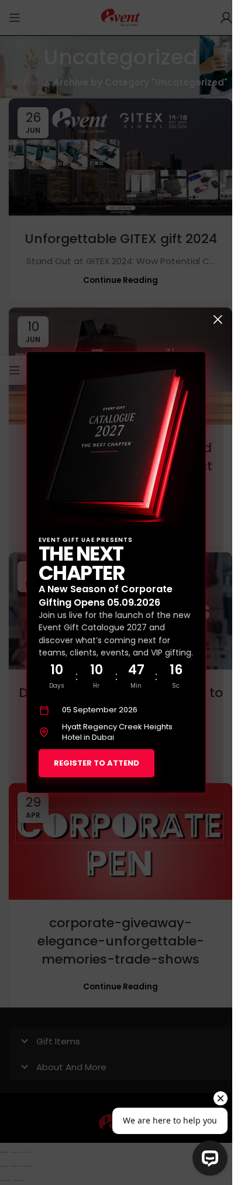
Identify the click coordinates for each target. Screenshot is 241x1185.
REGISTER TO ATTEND (96, 762)
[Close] (217, 319)
